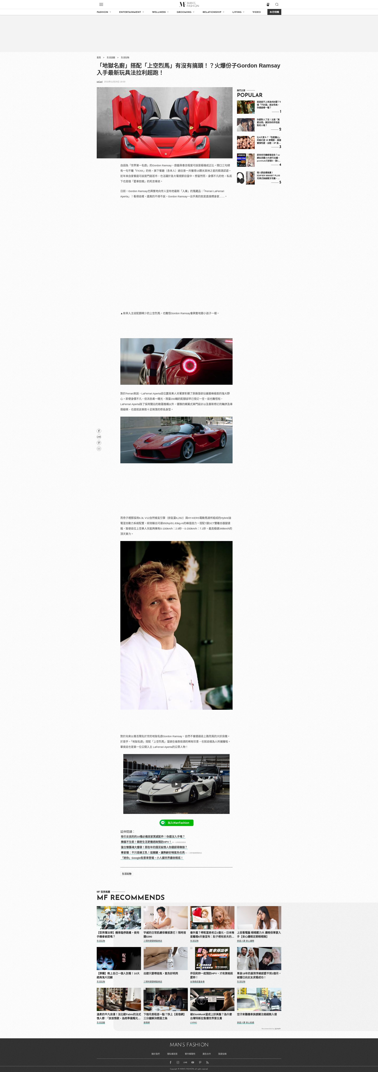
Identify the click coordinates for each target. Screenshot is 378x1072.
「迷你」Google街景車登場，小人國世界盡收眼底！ (152, 857)
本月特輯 (274, 12)
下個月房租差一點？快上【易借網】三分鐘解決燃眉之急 (165, 1016)
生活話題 (111, 57)
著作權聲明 (190, 1054)
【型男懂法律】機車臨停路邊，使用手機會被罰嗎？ (118, 934)
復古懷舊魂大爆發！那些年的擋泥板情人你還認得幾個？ (154, 847)
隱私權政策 (172, 1054)
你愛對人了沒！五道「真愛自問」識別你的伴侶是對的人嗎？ (268, 122)
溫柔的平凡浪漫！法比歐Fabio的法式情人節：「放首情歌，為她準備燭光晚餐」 (119, 1016)
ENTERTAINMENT (130, 12)
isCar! (100, 82)
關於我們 (155, 1054)
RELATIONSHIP (212, 12)
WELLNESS (159, 12)
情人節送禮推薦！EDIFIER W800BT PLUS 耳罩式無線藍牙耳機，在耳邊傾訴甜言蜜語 (268, 175)
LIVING (236, 12)
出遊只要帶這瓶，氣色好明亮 (161, 973)
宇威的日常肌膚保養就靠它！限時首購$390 (165, 934)
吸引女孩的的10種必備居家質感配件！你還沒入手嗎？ (153, 836)
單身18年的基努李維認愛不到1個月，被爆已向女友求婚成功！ (259, 975)
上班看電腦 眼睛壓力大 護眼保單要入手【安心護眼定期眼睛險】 (259, 934)
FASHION (102, 12)
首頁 (99, 57)
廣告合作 (207, 1054)
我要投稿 (222, 1054)
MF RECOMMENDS (131, 898)
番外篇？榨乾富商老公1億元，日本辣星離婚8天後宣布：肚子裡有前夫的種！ (212, 935)
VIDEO (256, 12)
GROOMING (184, 12)
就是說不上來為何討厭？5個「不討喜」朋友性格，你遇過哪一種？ (269, 105)
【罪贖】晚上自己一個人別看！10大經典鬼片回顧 (118, 975)
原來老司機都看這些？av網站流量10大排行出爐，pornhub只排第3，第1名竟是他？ (268, 158)
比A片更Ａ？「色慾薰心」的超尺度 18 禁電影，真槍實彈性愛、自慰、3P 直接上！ (269, 140)
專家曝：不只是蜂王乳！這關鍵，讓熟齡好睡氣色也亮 (153, 852)
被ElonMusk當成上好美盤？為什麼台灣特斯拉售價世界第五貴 (211, 1016)
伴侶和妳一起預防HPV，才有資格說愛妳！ (211, 975)
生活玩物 (125, 57)
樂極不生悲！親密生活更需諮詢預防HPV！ (146, 841)
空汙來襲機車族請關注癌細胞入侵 (257, 1014)
